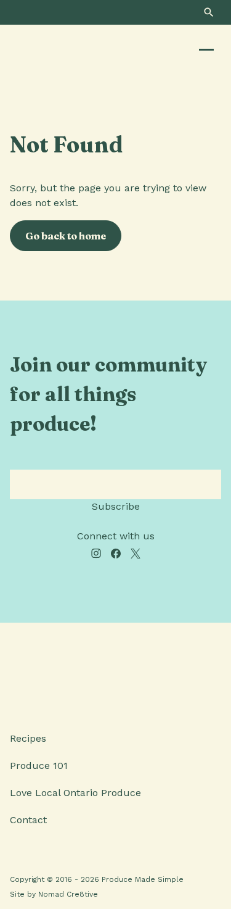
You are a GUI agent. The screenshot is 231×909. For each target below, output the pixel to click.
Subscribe (116, 506)
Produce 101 (39, 765)
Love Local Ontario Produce (75, 793)
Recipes (28, 738)
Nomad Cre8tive (68, 894)
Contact (28, 820)
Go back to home (65, 236)
